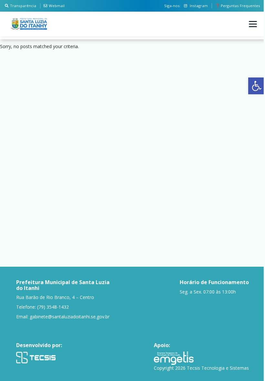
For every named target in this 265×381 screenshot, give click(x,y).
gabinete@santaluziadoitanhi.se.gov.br (70, 317)
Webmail (57, 5)
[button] (256, 85)
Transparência (23, 5)
